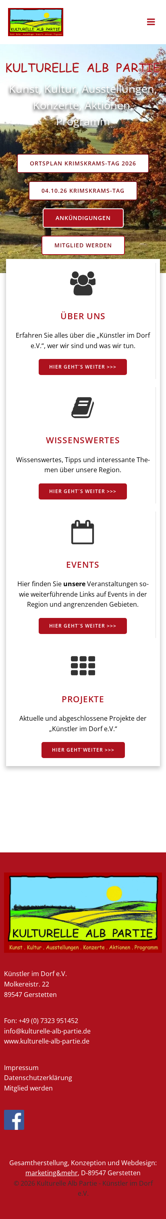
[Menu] (151, 22)
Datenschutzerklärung (38, 1077)
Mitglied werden (28, 1088)
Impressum (21, 1067)
